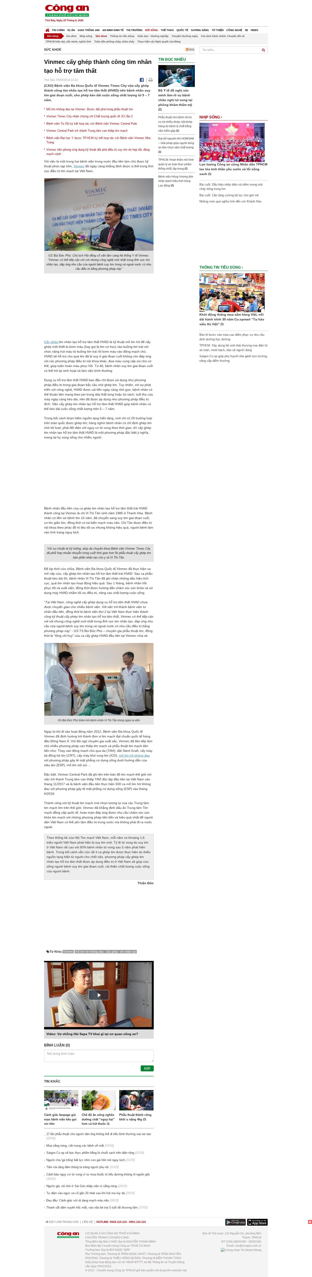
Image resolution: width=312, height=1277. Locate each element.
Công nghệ (234, 30)
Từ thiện (218, 30)
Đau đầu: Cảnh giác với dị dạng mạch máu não (77, 1200)
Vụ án (71, 30)
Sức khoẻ (101, 36)
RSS (191, 49)
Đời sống (151, 30)
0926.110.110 (118, 1222)
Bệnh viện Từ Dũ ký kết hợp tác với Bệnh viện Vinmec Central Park (91, 123)
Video (254, 30)
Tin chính (58, 30)
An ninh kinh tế (113, 30)
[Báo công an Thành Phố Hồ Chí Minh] (67, 10)
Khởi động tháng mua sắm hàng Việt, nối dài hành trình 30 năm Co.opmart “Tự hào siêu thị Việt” (231, 319)
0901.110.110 (137, 1222)
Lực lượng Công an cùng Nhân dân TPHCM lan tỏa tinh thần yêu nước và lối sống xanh (233, 169)
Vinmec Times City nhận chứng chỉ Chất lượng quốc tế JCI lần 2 (89, 116)
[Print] (150, 79)
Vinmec (79, 166)
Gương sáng (200, 30)
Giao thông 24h (89, 30)
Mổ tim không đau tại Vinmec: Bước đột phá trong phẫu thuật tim (89, 109)
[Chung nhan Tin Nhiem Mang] (241, 1249)
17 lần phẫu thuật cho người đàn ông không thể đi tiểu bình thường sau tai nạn (98, 1134)
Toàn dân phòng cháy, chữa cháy (114, 41)
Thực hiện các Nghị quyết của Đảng (159, 41)
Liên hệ (87, 1222)
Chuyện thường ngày (185, 36)
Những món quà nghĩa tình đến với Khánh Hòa (230, 201)
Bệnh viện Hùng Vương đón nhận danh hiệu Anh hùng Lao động (175, 181)
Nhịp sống (86, 36)
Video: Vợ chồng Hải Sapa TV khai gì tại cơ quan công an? (92, 1034)
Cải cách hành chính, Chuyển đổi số (223, 36)
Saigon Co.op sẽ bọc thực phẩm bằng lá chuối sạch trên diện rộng (90, 1152)
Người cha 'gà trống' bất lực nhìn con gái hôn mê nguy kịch (85, 1160)
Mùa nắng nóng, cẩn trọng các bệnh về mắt (75, 1145)
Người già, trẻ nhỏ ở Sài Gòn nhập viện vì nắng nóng (81, 1186)
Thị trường (134, 30)
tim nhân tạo (128, 951)
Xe (246, 30)
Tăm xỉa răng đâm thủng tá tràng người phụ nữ (77, 1167)
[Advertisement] (185, 13)
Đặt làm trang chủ (63, 1222)
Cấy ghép (51, 342)
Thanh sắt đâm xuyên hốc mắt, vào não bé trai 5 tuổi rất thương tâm (91, 1207)
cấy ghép (112, 951)
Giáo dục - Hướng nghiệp (153, 36)
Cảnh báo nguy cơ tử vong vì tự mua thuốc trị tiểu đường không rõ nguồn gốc (98, 1174)
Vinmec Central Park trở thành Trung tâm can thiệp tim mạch (86, 130)
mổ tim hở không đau (134, 755)
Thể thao (167, 30)
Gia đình (71, 36)
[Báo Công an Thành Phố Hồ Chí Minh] (47, 29)
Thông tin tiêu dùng (122, 36)
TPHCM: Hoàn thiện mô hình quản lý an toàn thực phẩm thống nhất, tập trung (176, 164)
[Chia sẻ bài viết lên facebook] (142, 79)
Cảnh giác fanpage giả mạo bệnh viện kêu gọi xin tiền (60, 1119)
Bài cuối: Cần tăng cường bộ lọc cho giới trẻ (229, 195)
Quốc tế (182, 30)
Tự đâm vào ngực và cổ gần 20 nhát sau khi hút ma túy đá (85, 1193)
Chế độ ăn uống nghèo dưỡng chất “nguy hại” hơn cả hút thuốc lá (98, 1119)
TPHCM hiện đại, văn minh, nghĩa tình (68, 41)
